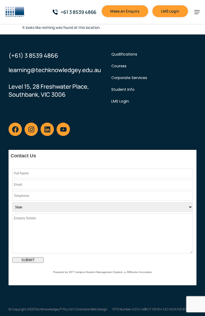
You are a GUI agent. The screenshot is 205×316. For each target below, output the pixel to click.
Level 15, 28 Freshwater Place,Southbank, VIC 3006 (49, 91)
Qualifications (124, 54)
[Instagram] (31, 129)
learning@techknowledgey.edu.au (55, 70)
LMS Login (120, 101)
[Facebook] (15, 129)
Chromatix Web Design (90, 309)
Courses (119, 66)
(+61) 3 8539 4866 (33, 56)
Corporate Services (129, 77)
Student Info (123, 89)
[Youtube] (63, 129)
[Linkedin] (47, 129)
